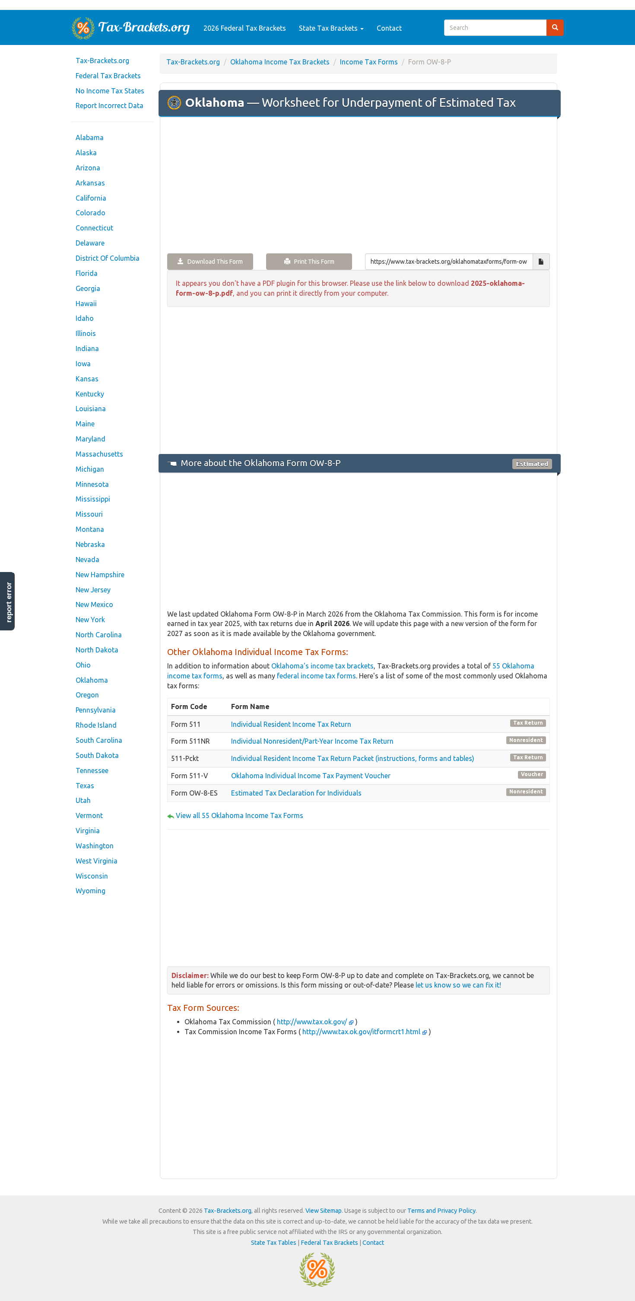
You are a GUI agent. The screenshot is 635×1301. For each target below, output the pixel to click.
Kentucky (90, 394)
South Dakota (97, 755)
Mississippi (93, 499)
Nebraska (90, 544)
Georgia (88, 288)
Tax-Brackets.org (102, 60)
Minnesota (92, 484)
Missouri (89, 514)
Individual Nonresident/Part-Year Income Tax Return (312, 741)
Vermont (89, 815)
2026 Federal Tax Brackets (244, 28)
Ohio (83, 665)
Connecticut (94, 228)
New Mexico (94, 604)
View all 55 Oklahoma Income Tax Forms (239, 815)
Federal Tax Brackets (108, 76)
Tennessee (92, 770)
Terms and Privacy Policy (441, 1210)
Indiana (87, 348)
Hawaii (86, 303)
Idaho (85, 318)
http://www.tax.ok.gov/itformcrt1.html (361, 1032)
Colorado (90, 213)
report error (9, 602)
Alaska (86, 153)
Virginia (88, 830)
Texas (85, 786)
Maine (85, 424)
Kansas (87, 379)
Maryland (90, 439)
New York (90, 619)
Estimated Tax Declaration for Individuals (296, 793)
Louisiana (91, 408)
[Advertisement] (358, 185)
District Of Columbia (108, 258)
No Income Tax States (110, 91)
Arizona (88, 168)
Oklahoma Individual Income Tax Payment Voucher (311, 776)
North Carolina (99, 635)
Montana (90, 529)
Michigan (90, 469)
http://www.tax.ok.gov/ (312, 1022)
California (91, 198)
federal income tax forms (316, 676)
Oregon (87, 695)
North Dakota (97, 650)
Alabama (90, 137)
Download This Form (213, 261)
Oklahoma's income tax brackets (322, 666)
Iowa (83, 364)
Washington (95, 846)
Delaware (90, 243)
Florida (87, 273)
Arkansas (90, 183)
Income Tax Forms (369, 62)
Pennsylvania (96, 710)
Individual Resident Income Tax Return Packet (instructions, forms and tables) (352, 758)
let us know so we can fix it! (458, 985)
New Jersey (93, 590)
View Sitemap (323, 1210)
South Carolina (99, 740)
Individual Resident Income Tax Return (291, 724)
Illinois (86, 333)
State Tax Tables (273, 1242)
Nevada (87, 559)
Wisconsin (92, 876)
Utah (83, 800)
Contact (389, 28)
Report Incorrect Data (109, 105)
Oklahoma (92, 680)
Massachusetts (99, 454)
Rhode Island (96, 725)
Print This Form (312, 261)
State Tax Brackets (329, 28)
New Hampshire (100, 575)
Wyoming (90, 891)
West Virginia (96, 861)
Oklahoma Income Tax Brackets (280, 62)
